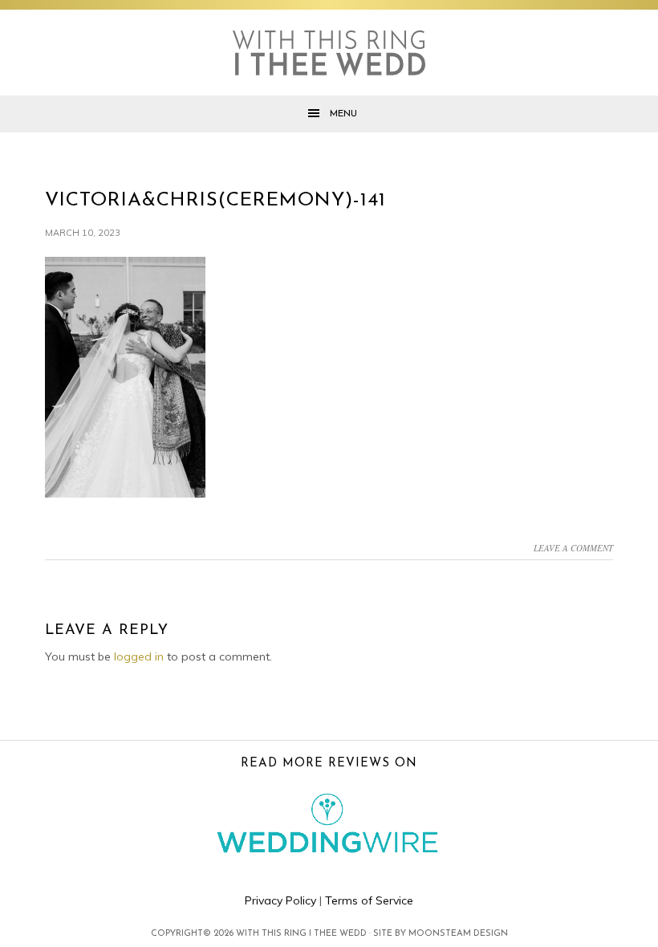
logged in (139, 656)
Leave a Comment (573, 548)
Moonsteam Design (458, 933)
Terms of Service (369, 900)
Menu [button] (343, 114)
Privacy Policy (280, 900)
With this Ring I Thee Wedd (329, 53)
